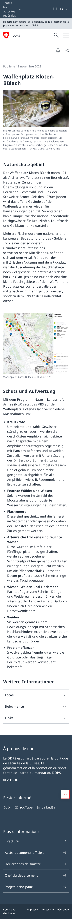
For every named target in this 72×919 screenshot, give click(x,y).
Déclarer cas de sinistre (23, 864)
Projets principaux (19, 887)
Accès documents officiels (24, 852)
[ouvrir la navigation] (66, 35)
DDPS (16, 35)
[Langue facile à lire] (55, 9)
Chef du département (21, 875)
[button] (65, 794)
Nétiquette (63, 909)
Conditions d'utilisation (9, 911)
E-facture (12, 841)
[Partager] (66, 50)
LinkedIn (48, 807)
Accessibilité (48, 909)
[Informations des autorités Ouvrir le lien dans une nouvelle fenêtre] (51, 9)
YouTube (26, 807)
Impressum (33, 909)
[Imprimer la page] (58, 50)
